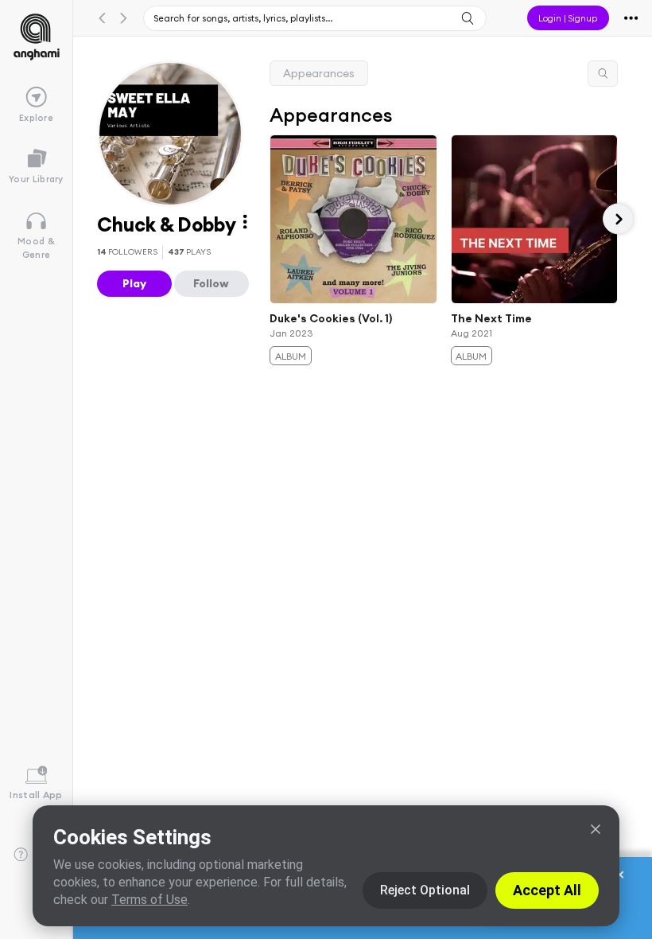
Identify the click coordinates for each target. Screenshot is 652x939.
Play (134, 283)
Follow (211, 283)
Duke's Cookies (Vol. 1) (331, 317)
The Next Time (491, 317)
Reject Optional (425, 890)
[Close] (595, 829)
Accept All (547, 890)
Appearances (319, 73)
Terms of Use (149, 899)
